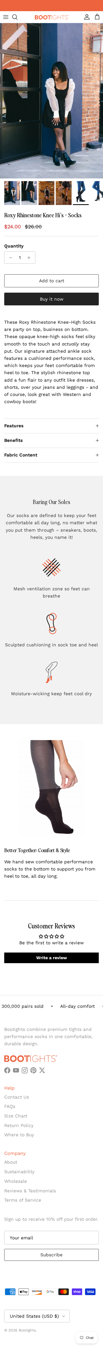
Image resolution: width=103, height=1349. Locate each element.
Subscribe (51, 1254)
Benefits (13, 440)
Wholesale (15, 1181)
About (10, 1162)
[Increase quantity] (30, 257)
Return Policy (19, 1125)
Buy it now (51, 299)
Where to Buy (19, 1134)
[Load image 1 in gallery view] (51, 100)
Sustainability (19, 1171)
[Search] (17, 17)
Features (14, 425)
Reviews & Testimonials (30, 1190)
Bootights (27, 1330)
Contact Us (16, 1097)
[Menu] (6, 17)
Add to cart (51, 280)
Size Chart (15, 1116)
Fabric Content (20, 455)
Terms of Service (22, 1200)
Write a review (51, 957)
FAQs (9, 1106)
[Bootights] (51, 17)
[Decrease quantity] (9, 257)
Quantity (14, 246)
